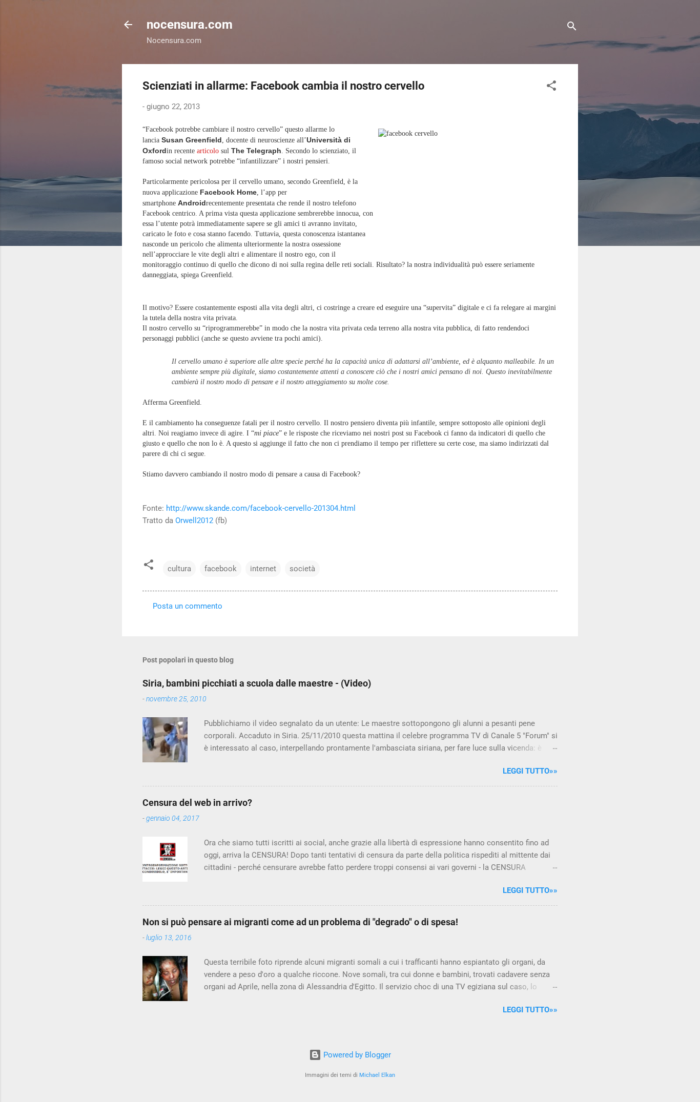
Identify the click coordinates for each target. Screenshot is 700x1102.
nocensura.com (190, 24)
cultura (179, 568)
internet (263, 568)
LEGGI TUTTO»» (530, 771)
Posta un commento (187, 606)
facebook (220, 568)
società (302, 568)
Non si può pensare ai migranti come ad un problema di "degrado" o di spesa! (300, 922)
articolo (208, 151)
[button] (551, 87)
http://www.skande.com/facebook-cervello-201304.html (261, 508)
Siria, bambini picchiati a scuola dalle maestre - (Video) (256, 683)
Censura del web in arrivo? (197, 802)
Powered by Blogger (356, 1054)
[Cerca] (572, 28)
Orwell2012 (194, 520)
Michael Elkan (377, 1075)
